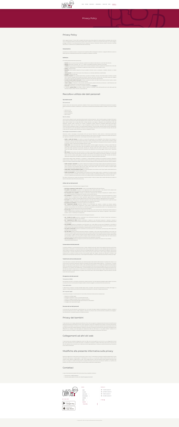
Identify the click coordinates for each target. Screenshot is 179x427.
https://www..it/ (92, 85)
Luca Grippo (87, 420)
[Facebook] (101, 399)
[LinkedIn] (104, 399)
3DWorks (100, 420)
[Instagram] (102, 399)
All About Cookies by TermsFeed (73, 161)
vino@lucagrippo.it (74, 375)
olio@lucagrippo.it (107, 393)
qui (65, 150)
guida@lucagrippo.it (107, 391)
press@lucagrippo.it (107, 395)
